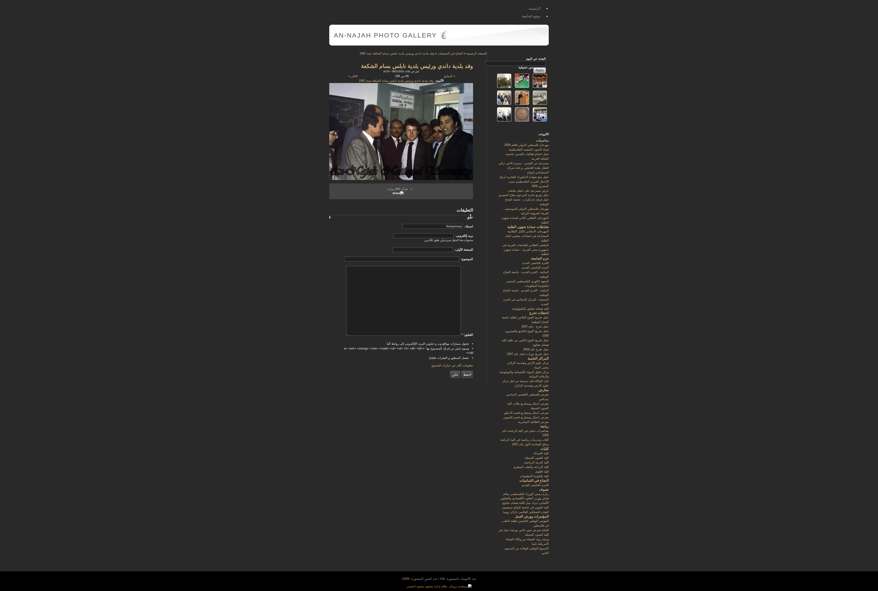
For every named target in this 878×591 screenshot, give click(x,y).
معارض (543, 390)
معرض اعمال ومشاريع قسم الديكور (526, 412)
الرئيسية (535, 8)
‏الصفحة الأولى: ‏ (463, 249)
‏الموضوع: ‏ (466, 259)
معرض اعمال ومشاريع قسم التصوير (526, 417)
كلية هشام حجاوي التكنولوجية (530, 308)
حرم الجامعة (540, 258)
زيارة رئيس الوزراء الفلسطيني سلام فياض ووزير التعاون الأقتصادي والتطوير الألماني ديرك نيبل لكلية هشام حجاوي (524, 498)
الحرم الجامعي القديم (535, 267)
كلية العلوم (542, 471)
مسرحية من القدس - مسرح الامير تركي (524, 163)
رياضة (544, 426)
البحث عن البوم (536, 58)
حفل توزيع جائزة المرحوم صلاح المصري (523, 195)
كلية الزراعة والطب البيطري (531, 467)
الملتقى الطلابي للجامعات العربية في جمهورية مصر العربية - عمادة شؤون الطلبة (526, 249)
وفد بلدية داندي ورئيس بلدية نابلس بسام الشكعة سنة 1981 (396, 53)
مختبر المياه (541, 367)
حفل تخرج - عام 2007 (535, 326)
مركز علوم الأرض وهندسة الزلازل (528, 363)
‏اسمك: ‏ (468, 226)
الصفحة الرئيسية (476, 53)
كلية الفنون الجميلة (537, 457)
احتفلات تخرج (539, 313)
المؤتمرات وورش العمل (532, 516)
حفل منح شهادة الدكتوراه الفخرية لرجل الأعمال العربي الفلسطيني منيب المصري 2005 (524, 181)
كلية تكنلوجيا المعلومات (534, 476)
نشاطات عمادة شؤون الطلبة (528, 227)
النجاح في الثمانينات (534, 480)
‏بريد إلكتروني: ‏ (464, 235)
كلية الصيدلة (541, 453)
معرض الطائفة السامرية (533, 422)
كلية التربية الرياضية (536, 462)
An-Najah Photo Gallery (385, 35)
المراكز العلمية (538, 358)
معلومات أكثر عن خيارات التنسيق (452, 365)
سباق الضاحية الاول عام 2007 (530, 444)
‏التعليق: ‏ (467, 334)
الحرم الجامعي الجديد (535, 263)
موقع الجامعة (531, 16)
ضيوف (544, 489)
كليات (545, 449)
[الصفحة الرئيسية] (445, 38)
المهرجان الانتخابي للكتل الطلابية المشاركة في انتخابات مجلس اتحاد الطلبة (527, 236)
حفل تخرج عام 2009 (536, 349)
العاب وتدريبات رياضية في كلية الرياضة (524, 439)
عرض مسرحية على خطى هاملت (528, 190)
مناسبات (542, 140)
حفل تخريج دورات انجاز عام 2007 (528, 354)
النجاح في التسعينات (450, 53)
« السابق (449, 76)
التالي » (353, 76)
